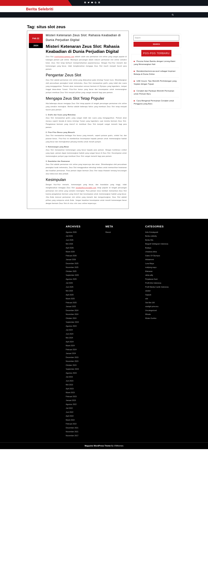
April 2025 (70, 295)
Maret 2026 (70, 252)
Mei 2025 (69, 291)
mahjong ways (151, 267)
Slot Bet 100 (150, 303)
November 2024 (72, 314)
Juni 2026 (69, 240)
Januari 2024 (71, 353)
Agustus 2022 (71, 404)
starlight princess (152, 306)
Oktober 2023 (71, 365)
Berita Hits (149, 240)
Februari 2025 (71, 303)
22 (38, 38)
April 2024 (70, 342)
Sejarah (148, 295)
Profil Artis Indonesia (153, 283)
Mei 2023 (69, 385)
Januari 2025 (71, 306)
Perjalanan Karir (151, 279)
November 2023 (72, 361)
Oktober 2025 (71, 271)
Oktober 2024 (71, 318)
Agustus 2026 (71, 232)
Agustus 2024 (71, 326)
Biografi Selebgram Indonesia (156, 244)
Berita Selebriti (39, 9)
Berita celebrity (151, 236)
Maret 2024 (70, 346)
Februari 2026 (71, 256)
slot (146, 299)
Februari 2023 (71, 396)
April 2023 (70, 389)
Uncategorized (151, 310)
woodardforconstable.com (86, 188)
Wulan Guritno (150, 318)
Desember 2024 (72, 310)
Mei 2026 (69, 244)
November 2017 (72, 436)
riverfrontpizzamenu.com (64, 57)
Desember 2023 (72, 357)
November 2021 (72, 432)
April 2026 (70, 248)
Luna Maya (149, 263)
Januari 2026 (71, 259)
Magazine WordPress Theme (98, 446)
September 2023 (72, 369)
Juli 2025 (69, 283)
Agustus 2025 (71, 279)
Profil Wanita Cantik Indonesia (157, 287)
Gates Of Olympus (152, 256)
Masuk (108, 232)
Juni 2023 (69, 381)
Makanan (149, 271)
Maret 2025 (70, 299)
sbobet (147, 291)
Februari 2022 (71, 424)
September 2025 (72, 275)
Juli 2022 (69, 408)
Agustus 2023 (71, 373)
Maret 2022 (70, 420)
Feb (34, 38)
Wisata (148, 314)
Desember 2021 (72, 428)
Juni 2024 (69, 334)
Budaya (148, 248)
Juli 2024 (69, 330)
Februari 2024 (71, 349)
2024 (35, 45)
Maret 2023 (70, 392)
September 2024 (72, 322)
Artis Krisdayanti (151, 232)
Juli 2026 (69, 236)
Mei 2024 (69, 338)
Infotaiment (149, 259)
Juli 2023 (69, 377)
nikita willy (149, 275)
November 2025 (72, 267)
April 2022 (70, 416)
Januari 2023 (71, 400)
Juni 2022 (69, 412)
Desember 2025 (72, 263)
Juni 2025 (69, 287)
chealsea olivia (151, 252)
